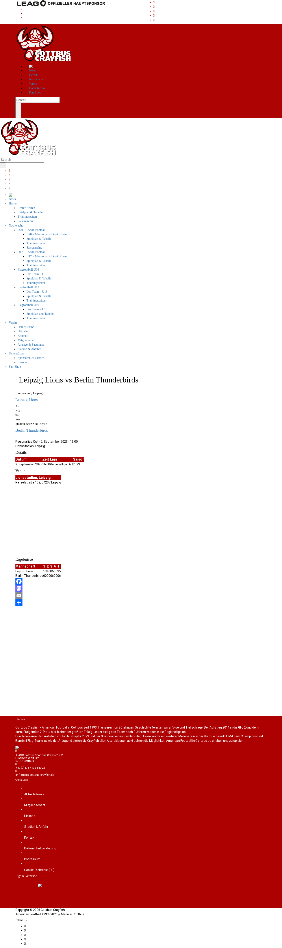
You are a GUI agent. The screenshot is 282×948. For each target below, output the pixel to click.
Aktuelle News (34, 794)
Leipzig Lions (26, 399)
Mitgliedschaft (34, 805)
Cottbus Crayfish (53, 910)
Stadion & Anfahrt (37, 826)
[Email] (141, 595)
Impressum (32, 859)
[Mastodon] (141, 588)
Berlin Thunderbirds (31, 430)
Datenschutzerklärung (40, 848)
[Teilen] (141, 602)
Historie (29, 816)
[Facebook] (141, 581)
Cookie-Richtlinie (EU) (39, 870)
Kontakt (29, 837)
